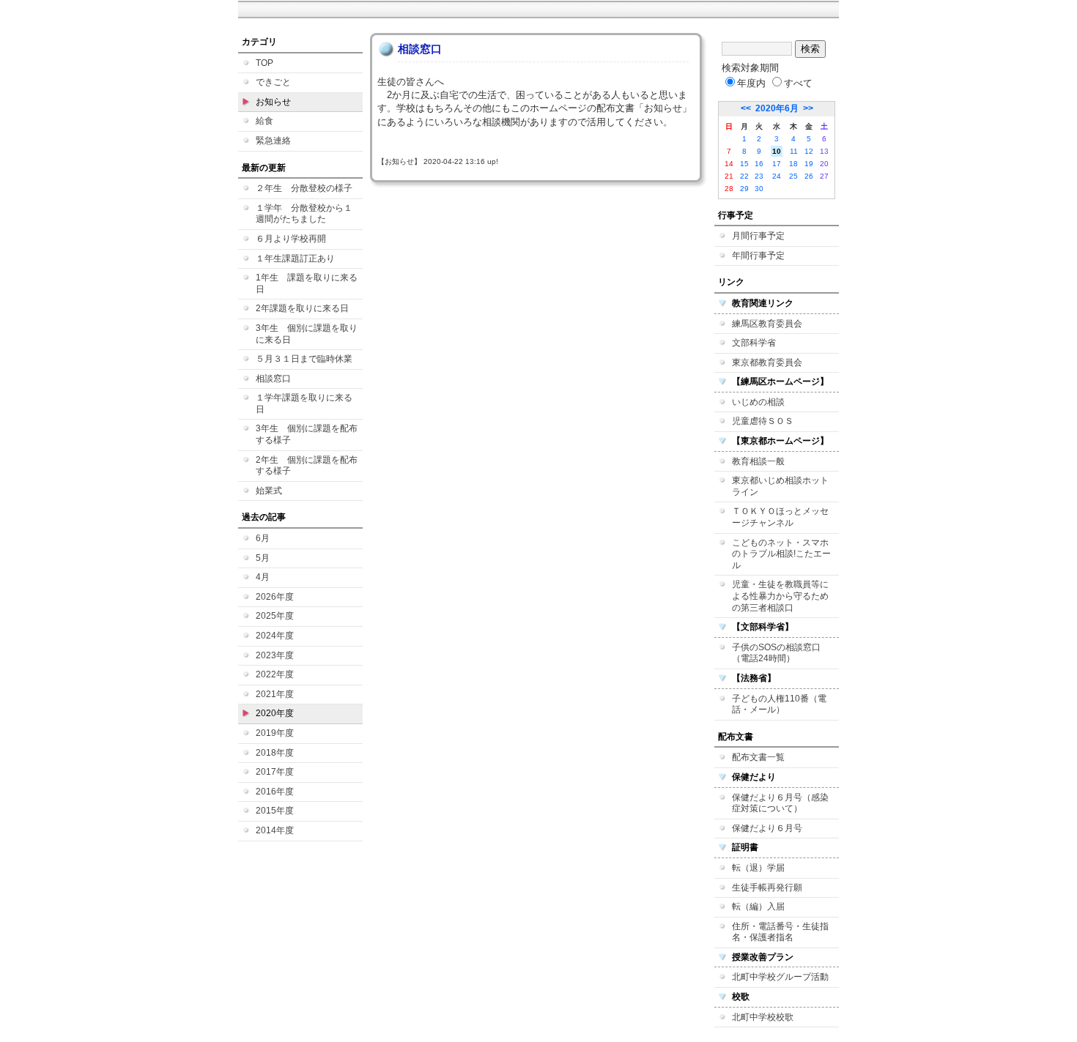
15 (744, 164)
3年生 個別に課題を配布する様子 (307, 434)
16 (759, 164)
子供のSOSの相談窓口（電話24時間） (776, 653)
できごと (273, 82)
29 (744, 189)
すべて (798, 83)
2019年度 (275, 733)
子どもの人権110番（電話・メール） (779, 704)
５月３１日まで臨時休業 (304, 359)
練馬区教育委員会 (767, 324)
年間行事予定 (758, 255)
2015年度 (275, 810)
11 (794, 151)
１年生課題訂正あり (295, 258)
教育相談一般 (758, 461)
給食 (264, 121)
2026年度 (275, 597)
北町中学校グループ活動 (780, 977)
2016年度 (275, 791)
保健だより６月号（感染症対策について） (780, 803)
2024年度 (275, 635)
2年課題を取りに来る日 (302, 308)
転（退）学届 (758, 868)
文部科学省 (754, 343)
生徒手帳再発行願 (767, 887)
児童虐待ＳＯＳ (762, 421)
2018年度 (275, 753)
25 (793, 176)
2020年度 (275, 713)
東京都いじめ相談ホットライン (780, 486)
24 (776, 176)
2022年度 (275, 674)
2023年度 (275, 655)
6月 (263, 538)
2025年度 (275, 616)
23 (759, 176)
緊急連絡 (273, 140)
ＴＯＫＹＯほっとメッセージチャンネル (780, 517)
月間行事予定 (758, 236)
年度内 (751, 83)
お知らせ (273, 102)
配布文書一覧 (758, 757)
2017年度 (275, 772)
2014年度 (275, 830)
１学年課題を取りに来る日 (304, 403)
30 (759, 189)
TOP (264, 63)
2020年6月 (777, 108)
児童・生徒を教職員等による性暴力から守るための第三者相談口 (780, 595)
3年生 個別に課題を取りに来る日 (307, 334)
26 (808, 176)
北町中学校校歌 (762, 1017)
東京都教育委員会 (767, 362)
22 (744, 176)
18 (793, 164)
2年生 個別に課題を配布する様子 (307, 466)
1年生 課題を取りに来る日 (307, 283)
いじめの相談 (758, 402)
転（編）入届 (758, 906)
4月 (263, 577)
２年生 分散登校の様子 (304, 188)
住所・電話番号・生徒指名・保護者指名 (780, 932)
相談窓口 (273, 378)
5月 (263, 558)
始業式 (269, 490)
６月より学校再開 (291, 239)
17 (776, 164)
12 (808, 151)
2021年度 (275, 694)
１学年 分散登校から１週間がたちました (304, 214)
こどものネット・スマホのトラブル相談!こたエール (781, 553)
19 (808, 164)
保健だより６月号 (767, 828)
